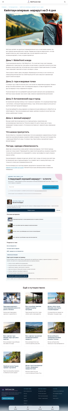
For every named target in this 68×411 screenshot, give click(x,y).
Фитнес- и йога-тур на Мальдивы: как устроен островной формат (54, 308)
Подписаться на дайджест (50, 187)
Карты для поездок (28, 405)
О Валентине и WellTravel (58, 391)
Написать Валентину (8, 398)
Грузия (25, 398)
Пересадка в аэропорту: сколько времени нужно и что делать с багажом (11, 308)
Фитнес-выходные (42, 393)
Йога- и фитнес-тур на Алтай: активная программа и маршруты (34, 337)
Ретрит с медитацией (43, 398)
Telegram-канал (31, 210)
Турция (25, 403)
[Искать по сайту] (64, 1)
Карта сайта (55, 398)
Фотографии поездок (57, 393)
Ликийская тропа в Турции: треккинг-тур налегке (11, 366)
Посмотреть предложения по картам (17, 276)
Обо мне (58, 210)
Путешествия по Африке (13, 248)
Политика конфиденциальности (41, 190)
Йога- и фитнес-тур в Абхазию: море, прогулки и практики (11, 337)
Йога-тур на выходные (43, 396)
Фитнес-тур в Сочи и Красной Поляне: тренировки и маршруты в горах (34, 367)
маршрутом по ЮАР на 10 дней (15, 167)
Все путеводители (11, 246)
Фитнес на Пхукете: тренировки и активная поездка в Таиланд (54, 337)
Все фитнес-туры (42, 391)
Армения (25, 400)
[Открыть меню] (3, 1)
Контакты (55, 396)
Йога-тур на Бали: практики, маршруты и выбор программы (33, 308)
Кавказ (25, 396)
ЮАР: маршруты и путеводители (15, 251)
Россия (25, 393)
